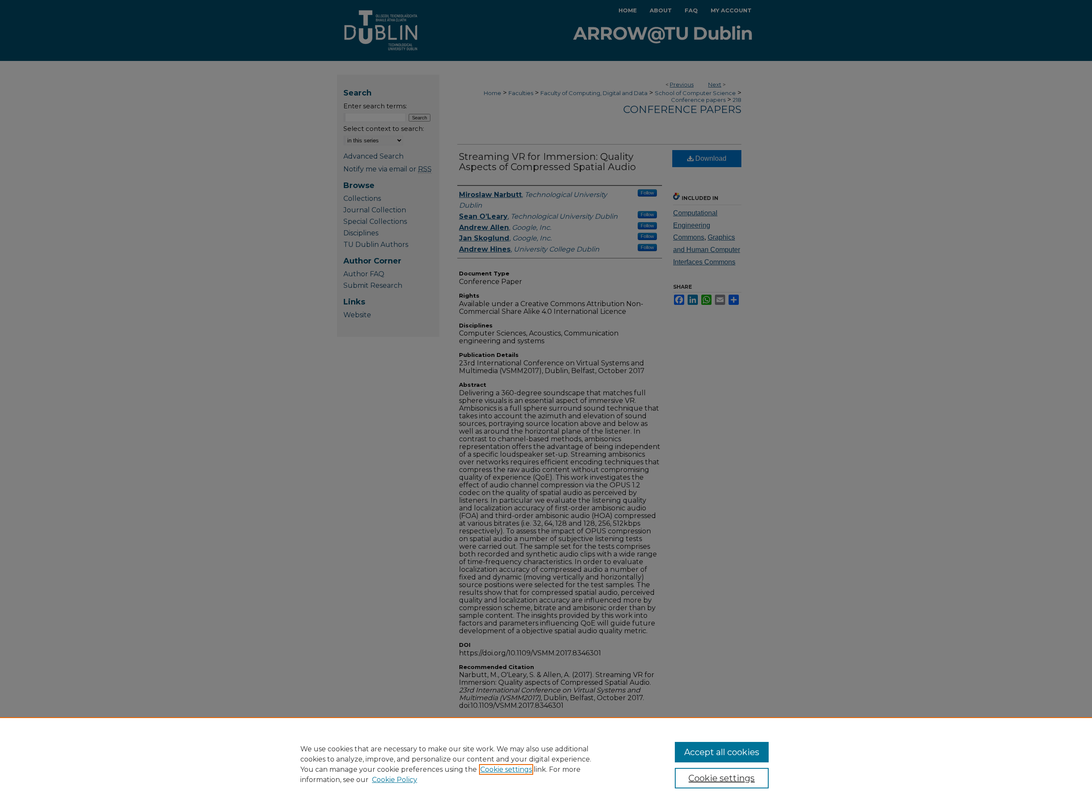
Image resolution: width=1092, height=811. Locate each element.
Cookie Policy (394, 780)
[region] (546, 764)
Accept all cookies (721, 752)
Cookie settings (506, 769)
